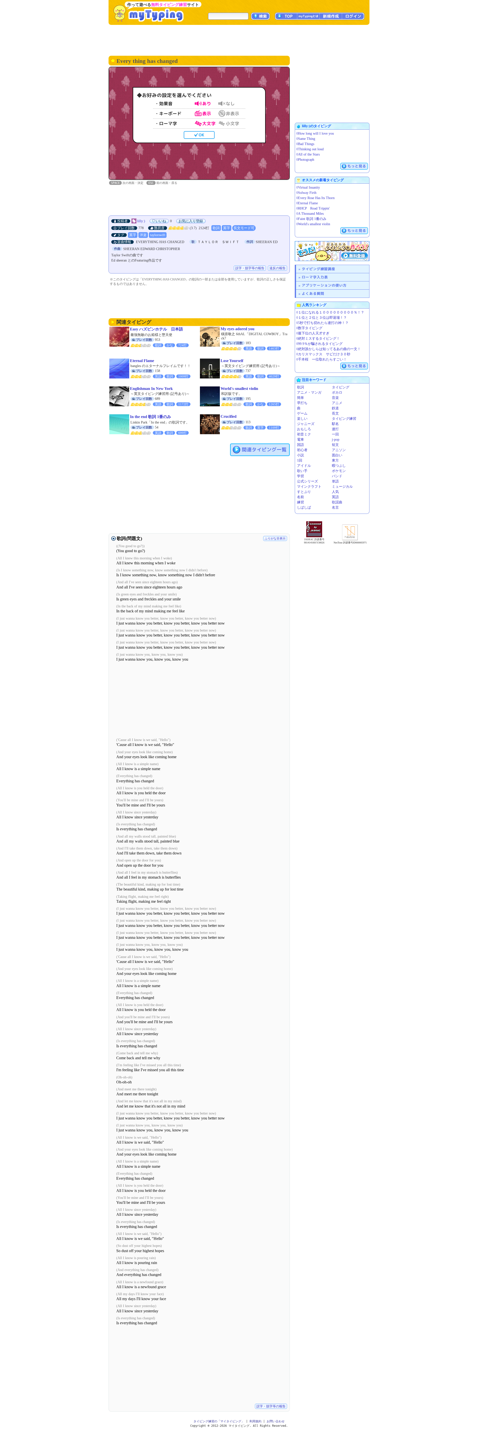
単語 (335, 481)
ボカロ (337, 392)
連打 (335, 429)
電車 (300, 439)
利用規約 (255, 1421)
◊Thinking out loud (310, 149)
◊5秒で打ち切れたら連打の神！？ (322, 323)
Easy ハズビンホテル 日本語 (156, 329)
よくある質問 (313, 293)
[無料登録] (332, 251)
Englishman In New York (151, 388)
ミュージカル (342, 486)
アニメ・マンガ (309, 392)
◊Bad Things (305, 144)
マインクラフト (309, 486)
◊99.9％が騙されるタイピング (319, 344)
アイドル (304, 466)
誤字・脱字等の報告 (249, 268)
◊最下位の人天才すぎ (312, 333)
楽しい (302, 419)
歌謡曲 (337, 502)
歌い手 (302, 471)
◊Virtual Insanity (308, 187)
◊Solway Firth (306, 193)
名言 (335, 507)
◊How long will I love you (315, 133)
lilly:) (141, 221)
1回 (299, 460)
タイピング (340, 387)
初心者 (302, 450)
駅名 (335, 424)
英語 (335, 497)
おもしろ (304, 429)
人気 (335, 492)
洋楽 (143, 235)
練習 (300, 502)
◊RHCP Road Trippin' (313, 208)
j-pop (335, 439)
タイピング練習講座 (318, 268)
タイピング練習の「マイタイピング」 (218, 1421)
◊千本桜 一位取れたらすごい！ (321, 359)
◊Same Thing (305, 139)
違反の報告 (277, 268)
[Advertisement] (239, 40)
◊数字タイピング (309, 328)
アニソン (339, 450)
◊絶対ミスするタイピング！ (318, 338)
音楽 (335, 398)
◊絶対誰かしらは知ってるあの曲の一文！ (328, 349)
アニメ (337, 403)
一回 (335, 434)
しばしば (304, 507)
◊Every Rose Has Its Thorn (315, 198)
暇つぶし (339, 466)
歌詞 (216, 228)
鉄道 (335, 408)
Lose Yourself (232, 361)
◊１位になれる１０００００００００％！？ (330, 312)
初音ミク (304, 434)
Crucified (229, 416)
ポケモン (339, 471)
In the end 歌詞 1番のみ (150, 417)
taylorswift (157, 235)
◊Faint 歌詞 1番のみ (311, 219)
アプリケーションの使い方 (324, 285)
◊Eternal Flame (307, 203)
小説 (300, 455)
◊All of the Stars (308, 154)
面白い (337, 455)
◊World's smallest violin (313, 224)
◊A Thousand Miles (310, 213)
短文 (335, 445)
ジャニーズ (305, 424)
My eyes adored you (237, 329)
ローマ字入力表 (315, 277)
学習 (300, 476)
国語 (300, 445)
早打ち (302, 403)
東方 (335, 460)
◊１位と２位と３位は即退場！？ (321, 317)
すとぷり (304, 492)
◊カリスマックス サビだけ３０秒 (323, 354)
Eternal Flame (142, 361)
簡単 (300, 398)
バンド (337, 476)
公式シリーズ (307, 481)
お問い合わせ (276, 1421)
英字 (226, 228)
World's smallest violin (239, 388)
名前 (300, 497)
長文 (335, 413)
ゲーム (302, 413)
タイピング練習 (344, 419)
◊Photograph (305, 159)
